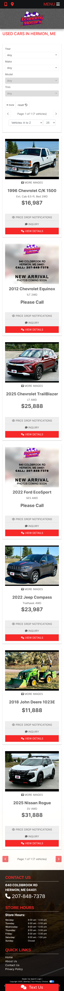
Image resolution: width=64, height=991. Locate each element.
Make (8, 61)
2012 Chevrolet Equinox (32, 288)
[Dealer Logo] (32, 18)
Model (9, 74)
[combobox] (32, 55)
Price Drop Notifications (33, 217)
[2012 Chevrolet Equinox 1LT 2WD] (32, 263)
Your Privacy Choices (40, 981)
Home (9, 957)
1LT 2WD (32, 294)
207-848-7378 (28, 896)
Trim (8, 87)
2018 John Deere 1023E (32, 702)
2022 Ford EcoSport (32, 492)
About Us (11, 961)
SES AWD (32, 498)
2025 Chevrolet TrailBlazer (32, 394)
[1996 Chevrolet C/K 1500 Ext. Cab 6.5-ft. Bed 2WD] (32, 158)
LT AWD (32, 399)
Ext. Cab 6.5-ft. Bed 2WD (32, 196)
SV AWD (32, 808)
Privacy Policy (14, 969)
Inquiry (33, 224)
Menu (49, 4)
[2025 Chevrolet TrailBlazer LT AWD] (32, 362)
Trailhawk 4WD (32, 603)
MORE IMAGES (33, 182)
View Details (33, 231)
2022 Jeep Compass (32, 597)
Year (8, 48)
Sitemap (26, 981)
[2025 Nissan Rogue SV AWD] (32, 771)
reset (21, 105)
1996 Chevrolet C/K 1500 (32, 190)
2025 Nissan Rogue (32, 802)
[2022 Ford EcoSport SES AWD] (32, 466)
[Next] (56, 114)
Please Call (32, 302)
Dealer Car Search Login (31, 979)
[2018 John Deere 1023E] (32, 670)
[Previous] (8, 114)
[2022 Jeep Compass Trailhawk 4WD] (32, 565)
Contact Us (12, 965)
